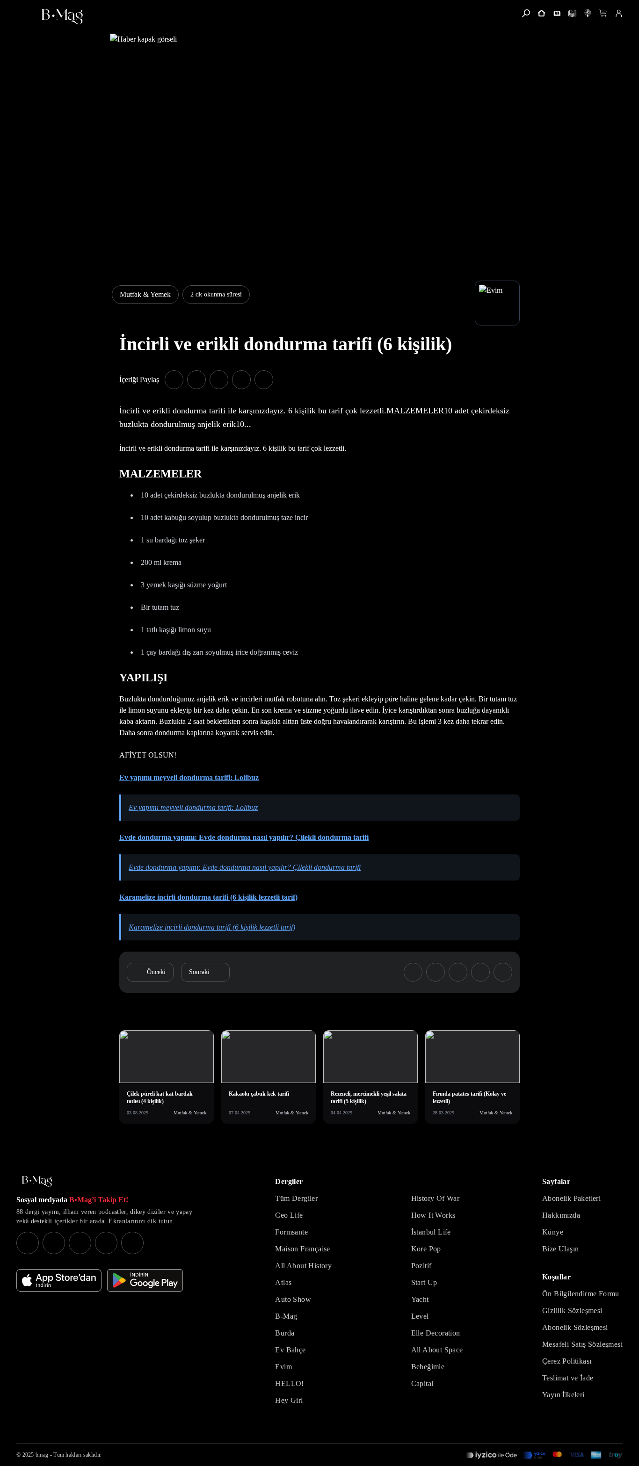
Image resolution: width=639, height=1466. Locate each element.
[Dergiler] (557, 13)
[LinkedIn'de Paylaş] (241, 379)
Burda (284, 1333)
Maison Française (302, 1249)
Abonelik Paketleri (571, 1198)
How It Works (433, 1215)
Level (420, 1316)
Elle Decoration (435, 1333)
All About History (303, 1266)
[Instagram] (27, 1243)
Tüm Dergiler (296, 1198)
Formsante (291, 1232)
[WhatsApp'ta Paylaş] (219, 379)
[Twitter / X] (80, 1243)
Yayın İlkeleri (563, 1395)
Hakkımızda (561, 1215)
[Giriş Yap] (619, 13)
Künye (552, 1232)
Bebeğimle (428, 1367)
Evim (283, 1367)
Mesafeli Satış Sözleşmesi (582, 1344)
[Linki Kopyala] (503, 972)
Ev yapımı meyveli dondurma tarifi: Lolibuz (189, 777)
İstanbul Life (431, 1232)
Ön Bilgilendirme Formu (580, 1294)
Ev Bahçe (290, 1350)
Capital (422, 1383)
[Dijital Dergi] (572, 13)
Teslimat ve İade (567, 1378)
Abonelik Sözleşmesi (575, 1327)
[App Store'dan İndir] (59, 1280)
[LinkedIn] (106, 1243)
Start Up (424, 1282)
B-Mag (286, 1316)
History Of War (435, 1198)
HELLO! (289, 1383)
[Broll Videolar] (588, 13)
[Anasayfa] (541, 13)
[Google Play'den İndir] (145, 1280)
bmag (42, 1455)
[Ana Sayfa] (37, 1181)
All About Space (437, 1350)
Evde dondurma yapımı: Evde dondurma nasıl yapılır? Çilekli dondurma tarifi (244, 837)
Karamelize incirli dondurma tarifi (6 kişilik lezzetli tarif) (208, 897)
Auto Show (293, 1299)
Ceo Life (289, 1215)
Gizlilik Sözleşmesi (572, 1310)
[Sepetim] (603, 13)
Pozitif (421, 1266)
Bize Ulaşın (560, 1249)
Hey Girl (289, 1400)
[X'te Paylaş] (196, 379)
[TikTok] (132, 1243)
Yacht (420, 1299)
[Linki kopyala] (263, 379)
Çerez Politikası (566, 1361)
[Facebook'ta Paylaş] (174, 379)
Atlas (283, 1282)
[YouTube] (54, 1243)
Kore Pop (426, 1249)
